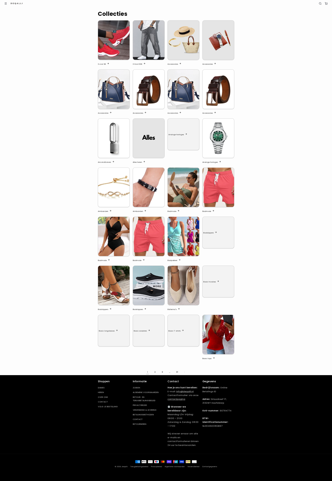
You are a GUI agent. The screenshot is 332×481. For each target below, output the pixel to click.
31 (177, 372)
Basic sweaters (140, 331)
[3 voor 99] (114, 40)
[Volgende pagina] (184, 372)
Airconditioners (104, 162)
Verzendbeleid (194, 467)
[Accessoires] (183, 40)
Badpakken (172, 260)
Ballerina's (172, 309)
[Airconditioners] (114, 138)
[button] (6, 3)
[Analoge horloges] (218, 138)
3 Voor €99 (137, 64)
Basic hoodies (209, 282)
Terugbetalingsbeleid (139, 467)
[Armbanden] (114, 187)
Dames (101, 387)
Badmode (172, 211)
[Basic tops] (218, 334)
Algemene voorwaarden (146, 392)
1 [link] (147, 372)
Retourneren (139, 424)
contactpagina (176, 399)
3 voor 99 (102, 64)
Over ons (103, 397)
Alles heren (137, 162)
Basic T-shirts (174, 331)
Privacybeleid (140, 405)
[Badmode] (183, 187)
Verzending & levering (145, 410)
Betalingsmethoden (143, 414)
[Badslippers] (114, 285)
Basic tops (207, 358)
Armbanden (103, 211)
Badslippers (208, 233)
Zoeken (136, 387)
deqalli (125, 467)
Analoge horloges (176, 134)
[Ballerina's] (183, 285)
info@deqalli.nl (185, 391)
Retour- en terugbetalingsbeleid (144, 399)
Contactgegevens (209, 467)
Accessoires (173, 64)
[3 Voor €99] (148, 40)
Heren (101, 392)
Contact (103, 402)
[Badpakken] (183, 236)
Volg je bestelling (108, 406)
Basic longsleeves (107, 331)
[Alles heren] (148, 138)
